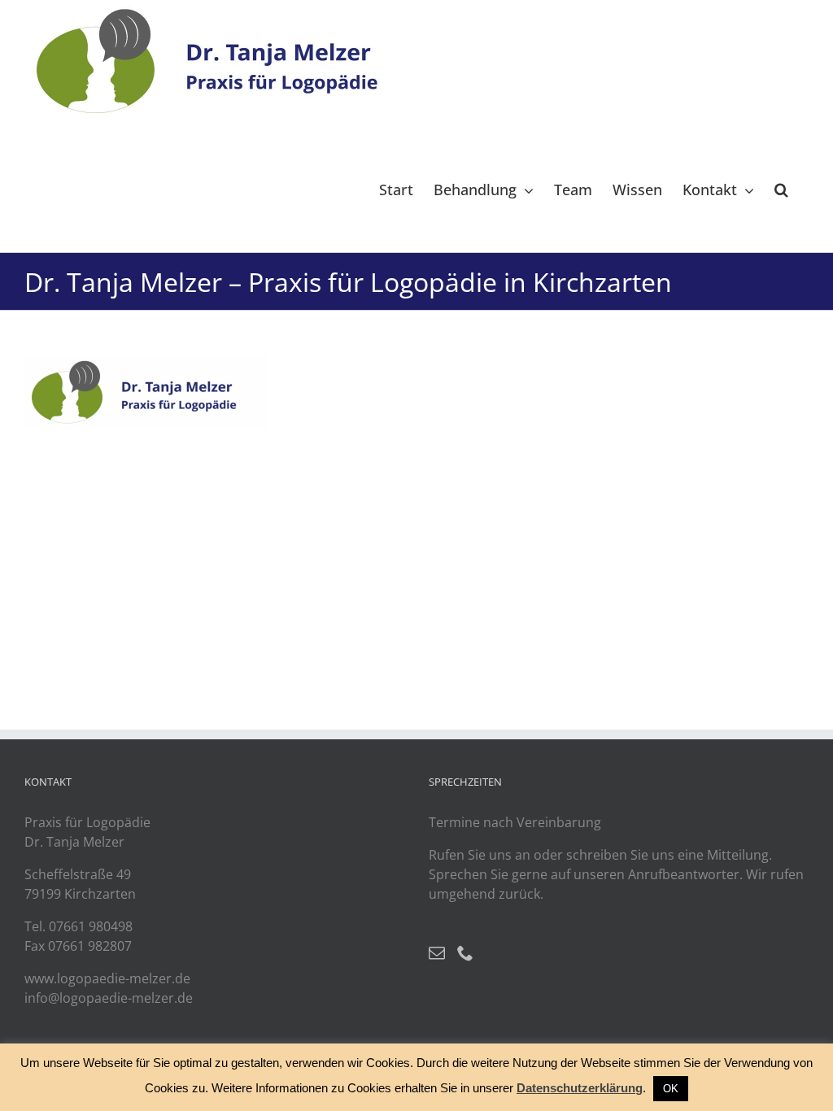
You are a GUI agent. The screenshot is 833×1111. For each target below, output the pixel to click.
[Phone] (465, 953)
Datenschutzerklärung (580, 1088)
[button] (781, 189)
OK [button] (670, 1089)
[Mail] (437, 953)
